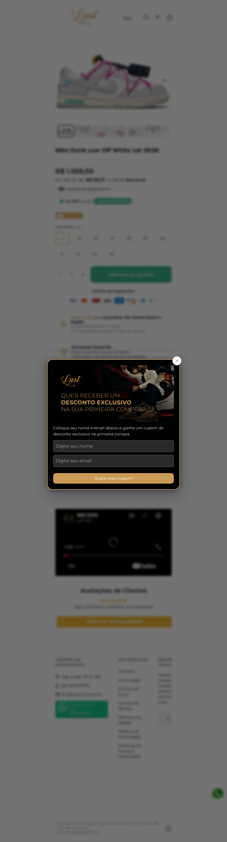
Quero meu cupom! (113, 478)
